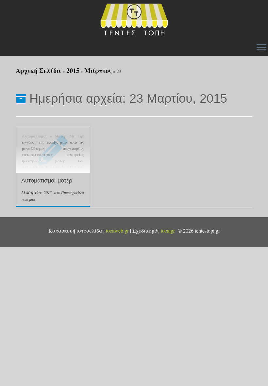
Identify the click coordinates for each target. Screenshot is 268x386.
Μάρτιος (98, 70)
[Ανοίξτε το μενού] (261, 48)
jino (32, 199)
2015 (72, 70)
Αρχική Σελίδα (39, 70)
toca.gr (168, 230)
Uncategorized (72, 192)
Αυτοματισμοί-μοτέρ (46, 180)
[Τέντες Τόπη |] (134, 19)
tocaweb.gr (117, 230)
